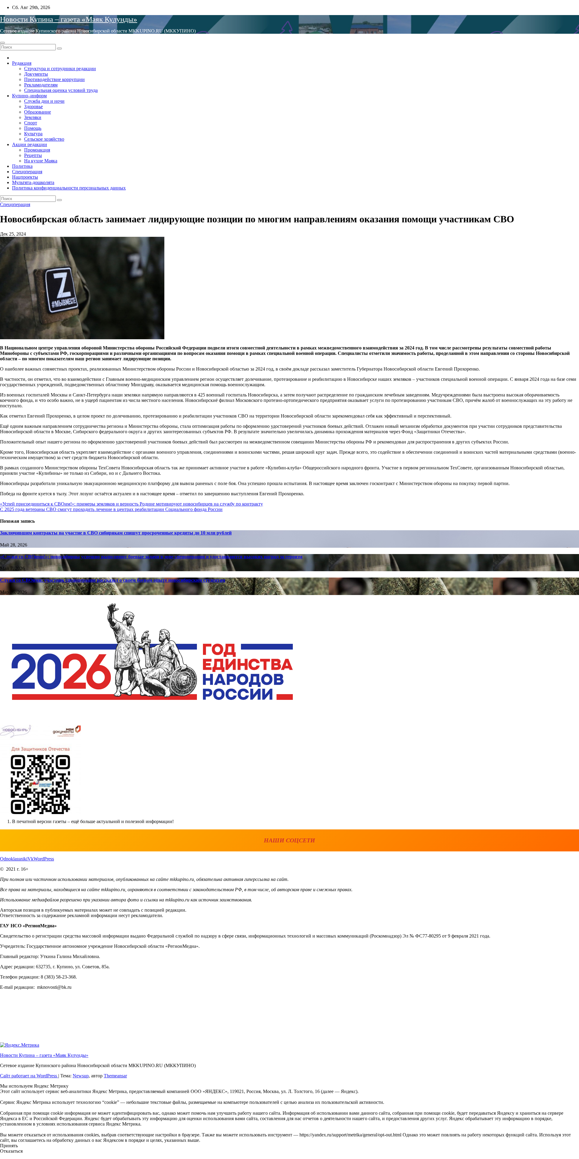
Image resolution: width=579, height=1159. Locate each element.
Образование (37, 111)
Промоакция (37, 149)
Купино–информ (29, 95)
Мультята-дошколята (33, 182)
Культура (33, 133)
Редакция (21, 63)
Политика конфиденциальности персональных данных (69, 187)
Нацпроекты (25, 177)
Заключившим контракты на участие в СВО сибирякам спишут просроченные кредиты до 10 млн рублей (116, 532)
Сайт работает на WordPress (29, 1075)
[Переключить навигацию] (2, 43)
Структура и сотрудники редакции (60, 68)
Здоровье (33, 106)
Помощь (32, 128)
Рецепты (33, 155)
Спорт (30, 122)
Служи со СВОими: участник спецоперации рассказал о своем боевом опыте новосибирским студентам (112, 580)
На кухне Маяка (40, 160)
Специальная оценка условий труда (61, 90)
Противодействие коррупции (54, 79)
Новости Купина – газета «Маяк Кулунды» (68, 19)
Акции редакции (29, 144)
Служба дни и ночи (44, 101)
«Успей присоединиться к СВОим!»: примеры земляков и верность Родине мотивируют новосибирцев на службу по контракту (131, 503)
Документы (36, 74)
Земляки (32, 117)
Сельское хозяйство (44, 139)
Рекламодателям (41, 84)
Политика (22, 166)
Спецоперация (27, 171)
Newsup (81, 1075)
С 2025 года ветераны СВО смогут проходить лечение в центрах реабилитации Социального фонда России (111, 509)
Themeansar (115, 1075)
